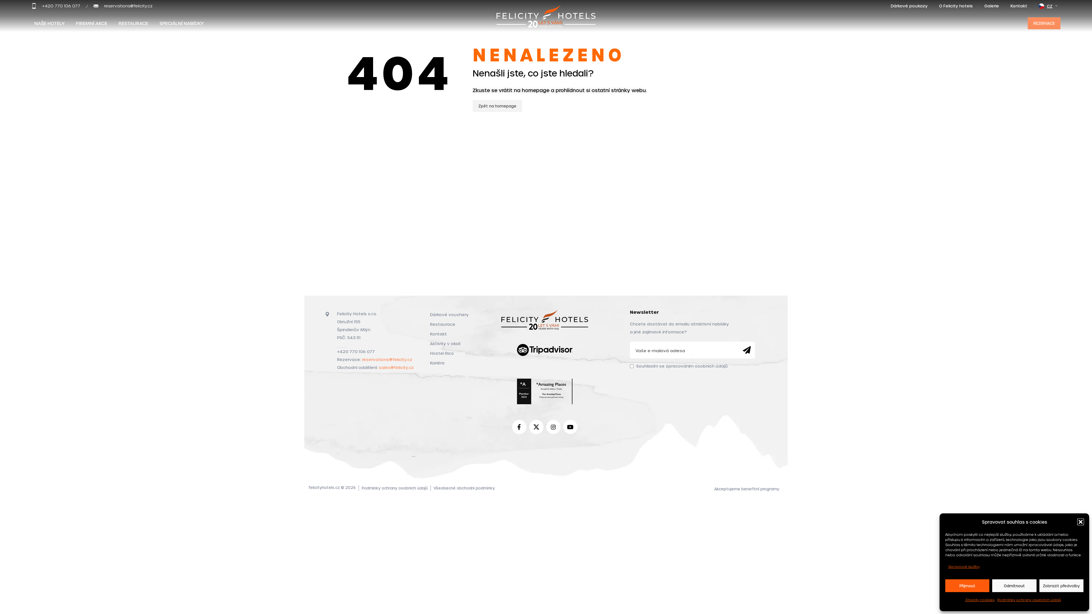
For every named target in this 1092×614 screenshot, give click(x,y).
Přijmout (967, 586)
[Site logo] (546, 22)
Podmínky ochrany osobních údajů (1029, 600)
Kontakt (438, 333)
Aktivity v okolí (445, 343)
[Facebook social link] (519, 427)
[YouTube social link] (570, 427)
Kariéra (437, 362)
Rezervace (1044, 23)
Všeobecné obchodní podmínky (464, 488)
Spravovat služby (964, 567)
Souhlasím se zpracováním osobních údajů (682, 366)
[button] (1080, 522)
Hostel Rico (442, 353)
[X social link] (536, 427)
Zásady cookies (979, 600)
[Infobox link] (56, 6)
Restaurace (442, 324)
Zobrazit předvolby (1061, 586)
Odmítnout (1014, 586)
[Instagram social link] (553, 427)
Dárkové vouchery (449, 314)
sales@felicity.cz (396, 367)
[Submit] (747, 350)
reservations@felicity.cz (387, 359)
